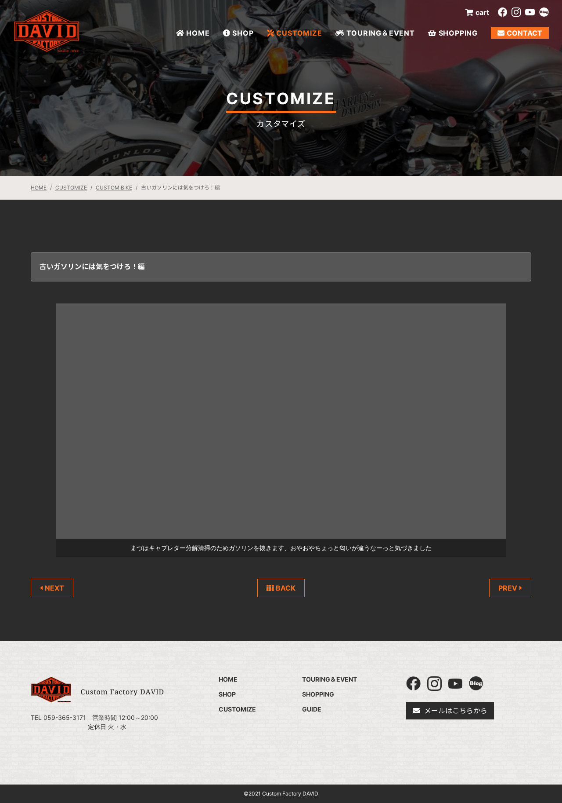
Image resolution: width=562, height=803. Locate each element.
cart (482, 12)
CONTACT (524, 33)
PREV (507, 588)
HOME (197, 33)
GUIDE (311, 709)
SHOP (242, 33)
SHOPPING (458, 33)
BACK (285, 588)
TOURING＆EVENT (380, 33)
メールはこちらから (455, 710)
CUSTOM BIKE (114, 187)
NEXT (54, 588)
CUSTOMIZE (299, 33)
